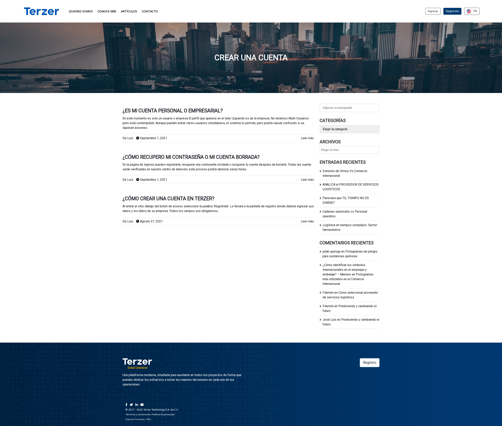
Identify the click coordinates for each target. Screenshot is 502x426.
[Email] (142, 405)
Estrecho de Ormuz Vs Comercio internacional (345, 173)
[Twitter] (131, 405)
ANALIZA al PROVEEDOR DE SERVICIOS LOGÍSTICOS (350, 187)
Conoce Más (106, 11)
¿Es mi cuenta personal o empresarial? (173, 111)
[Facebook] (126, 405)
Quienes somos (81, 11)
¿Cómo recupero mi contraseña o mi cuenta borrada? (191, 157)
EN (475, 11)
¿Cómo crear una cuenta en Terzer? (168, 198)
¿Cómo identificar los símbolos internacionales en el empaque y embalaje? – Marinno (345, 269)
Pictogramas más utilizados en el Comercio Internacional (348, 279)
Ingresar (433, 11)
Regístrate (452, 11)
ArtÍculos (129, 11)
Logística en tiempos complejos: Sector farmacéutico (350, 227)
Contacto (150, 11)
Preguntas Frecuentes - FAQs (138, 419)
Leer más (307, 138)
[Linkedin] (136, 405)
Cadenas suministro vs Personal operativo (345, 214)
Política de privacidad (163, 414)
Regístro (369, 363)
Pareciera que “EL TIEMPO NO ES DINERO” (346, 200)
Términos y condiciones (138, 414)
